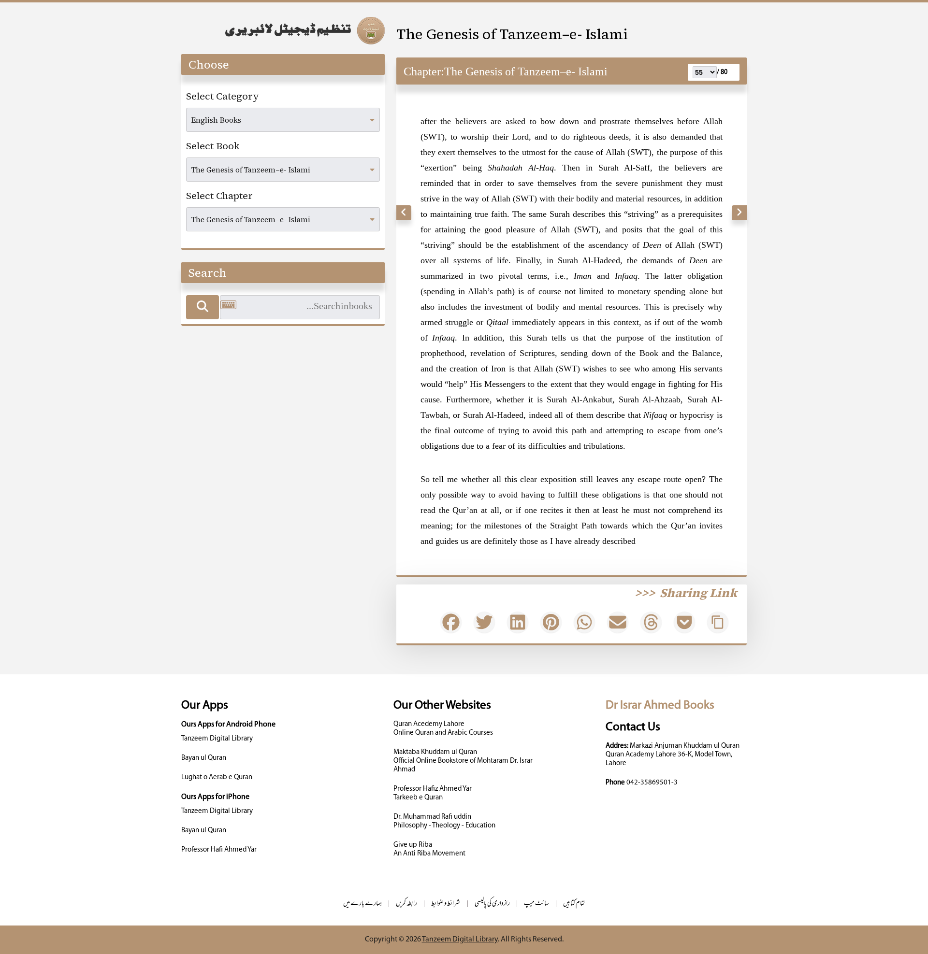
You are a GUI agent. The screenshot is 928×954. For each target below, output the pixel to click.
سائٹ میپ (536, 904)
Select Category (222, 96)
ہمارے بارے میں (362, 904)
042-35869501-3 (652, 782)
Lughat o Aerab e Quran (216, 777)
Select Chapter (219, 195)
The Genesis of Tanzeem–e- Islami (512, 34)
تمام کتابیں (574, 904)
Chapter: (424, 71)
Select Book (213, 146)
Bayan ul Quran (203, 758)
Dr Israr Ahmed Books (660, 705)
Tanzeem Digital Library (217, 738)
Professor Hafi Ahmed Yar (219, 850)
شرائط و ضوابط (446, 904)
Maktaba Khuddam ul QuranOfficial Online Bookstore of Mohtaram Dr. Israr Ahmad (463, 761)
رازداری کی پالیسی (492, 904)
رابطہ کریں (406, 904)
